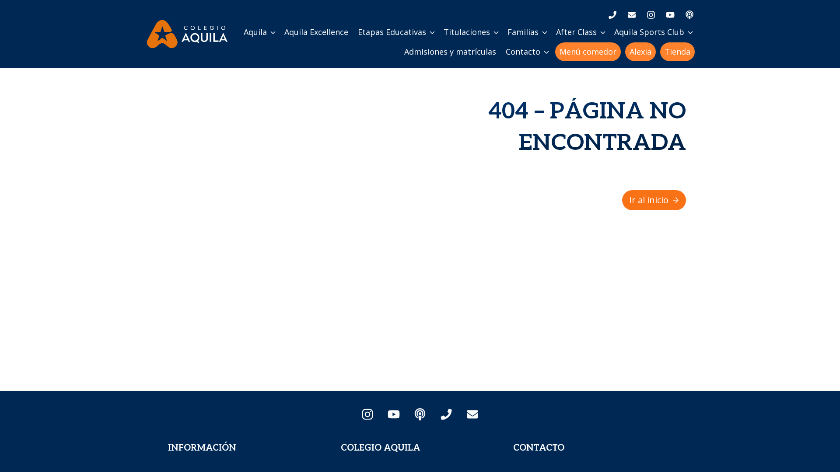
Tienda (677, 51)
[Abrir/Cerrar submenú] (273, 32)
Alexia (640, 51)
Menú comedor (588, 51)
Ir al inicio (648, 200)
